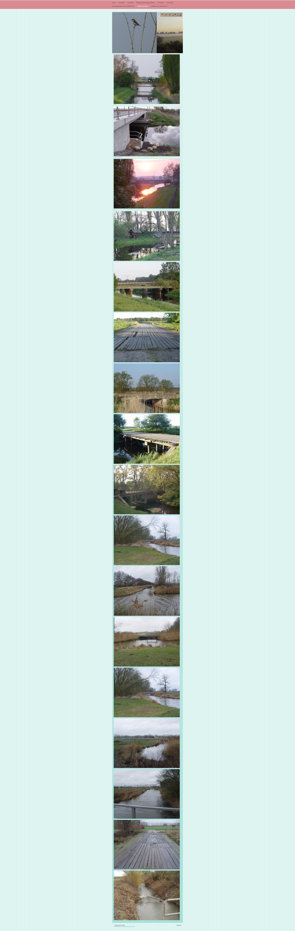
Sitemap (123, 925)
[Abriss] (147, 79)
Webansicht (178, 925)
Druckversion (118, 925)
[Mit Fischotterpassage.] (147, 131)
